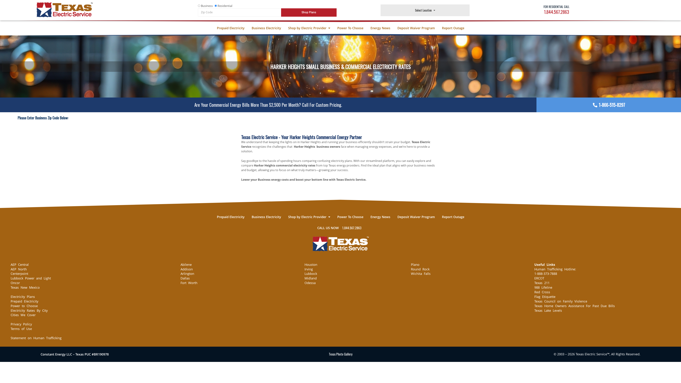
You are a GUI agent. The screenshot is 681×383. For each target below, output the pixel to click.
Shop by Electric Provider (307, 28)
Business (207, 6)
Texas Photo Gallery (340, 354)
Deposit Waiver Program (416, 28)
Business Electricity (266, 28)
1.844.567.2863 (556, 12)
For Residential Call (556, 6)
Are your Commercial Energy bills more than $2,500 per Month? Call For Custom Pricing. (268, 104)
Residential (225, 6)
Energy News (380, 28)
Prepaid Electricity (231, 28)
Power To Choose (350, 28)
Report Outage (453, 28)
